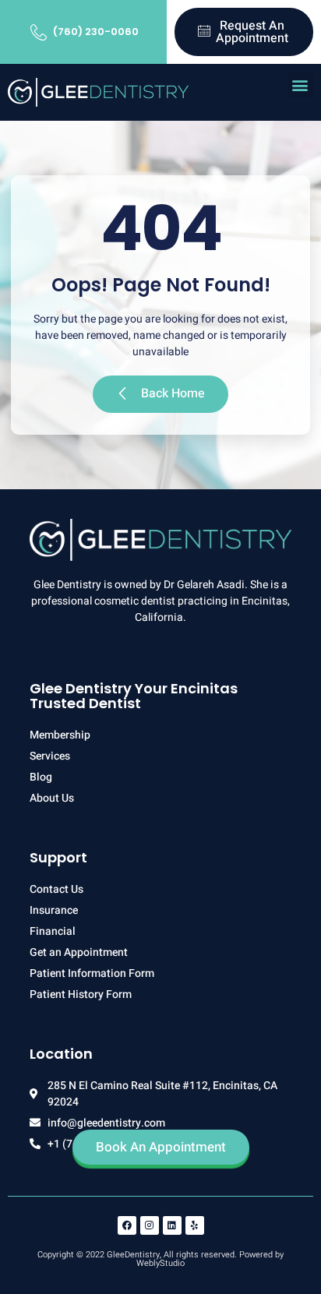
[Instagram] (149, 1225)
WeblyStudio (160, 1263)
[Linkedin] (172, 1225)
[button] (300, 84)
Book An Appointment (161, 1147)
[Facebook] (127, 1225)
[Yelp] (194, 1225)
